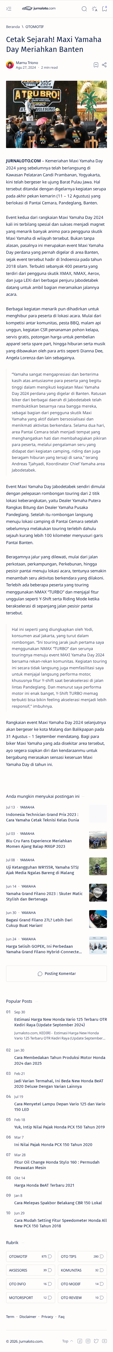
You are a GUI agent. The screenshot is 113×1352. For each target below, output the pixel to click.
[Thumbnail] (98, 814)
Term (10, 1316)
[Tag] (27, 807)
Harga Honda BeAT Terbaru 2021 (44, 1185)
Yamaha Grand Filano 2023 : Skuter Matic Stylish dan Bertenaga (44, 896)
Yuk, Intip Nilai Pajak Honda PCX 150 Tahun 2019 (59, 1127)
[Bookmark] (104, 9)
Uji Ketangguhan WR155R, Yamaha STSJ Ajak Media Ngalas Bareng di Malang (42, 870)
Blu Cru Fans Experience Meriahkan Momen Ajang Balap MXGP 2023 (39, 843)
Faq (61, 1316)
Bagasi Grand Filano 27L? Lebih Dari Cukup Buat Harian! (39, 923)
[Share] (104, 65)
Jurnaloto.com (31, 1341)
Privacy (47, 1316)
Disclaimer (27, 1316)
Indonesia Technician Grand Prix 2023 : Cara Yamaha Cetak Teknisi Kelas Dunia (42, 817)
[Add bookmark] (96, 65)
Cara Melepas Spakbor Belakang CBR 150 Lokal (58, 1202)
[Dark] (94, 9)
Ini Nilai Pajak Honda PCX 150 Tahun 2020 (53, 1144)
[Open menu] (8, 9)
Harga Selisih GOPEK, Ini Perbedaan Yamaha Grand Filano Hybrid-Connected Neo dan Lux (43, 949)
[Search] (84, 9)
